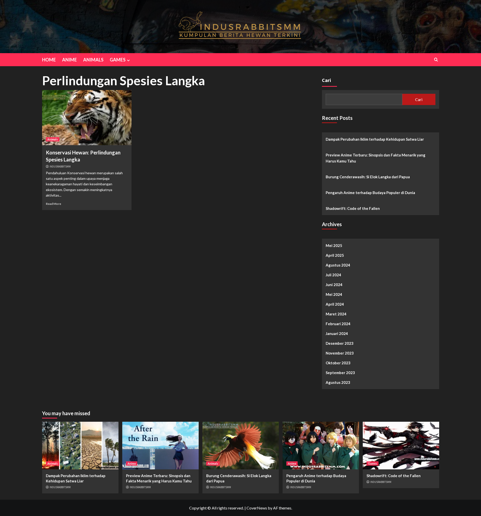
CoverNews (257, 507)
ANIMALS (93, 59)
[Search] (436, 59)
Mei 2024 (334, 294)
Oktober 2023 (338, 363)
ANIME (69, 59)
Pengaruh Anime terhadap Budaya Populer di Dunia (370, 192)
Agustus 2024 (338, 265)
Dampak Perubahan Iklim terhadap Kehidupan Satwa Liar (375, 139)
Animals (52, 139)
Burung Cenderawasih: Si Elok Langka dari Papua (368, 177)
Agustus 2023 (338, 382)
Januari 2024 (337, 333)
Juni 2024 (334, 284)
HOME (49, 59)
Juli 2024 (333, 275)
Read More (53, 204)
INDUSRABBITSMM (60, 166)
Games (372, 463)
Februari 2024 (338, 323)
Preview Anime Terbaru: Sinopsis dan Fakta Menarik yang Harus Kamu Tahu (375, 158)
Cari (326, 80)
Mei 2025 (334, 245)
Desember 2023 (339, 343)
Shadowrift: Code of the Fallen (353, 208)
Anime (132, 463)
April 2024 (335, 304)
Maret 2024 (336, 314)
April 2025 (335, 255)
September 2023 (340, 372)
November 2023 (340, 353)
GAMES (118, 59)
